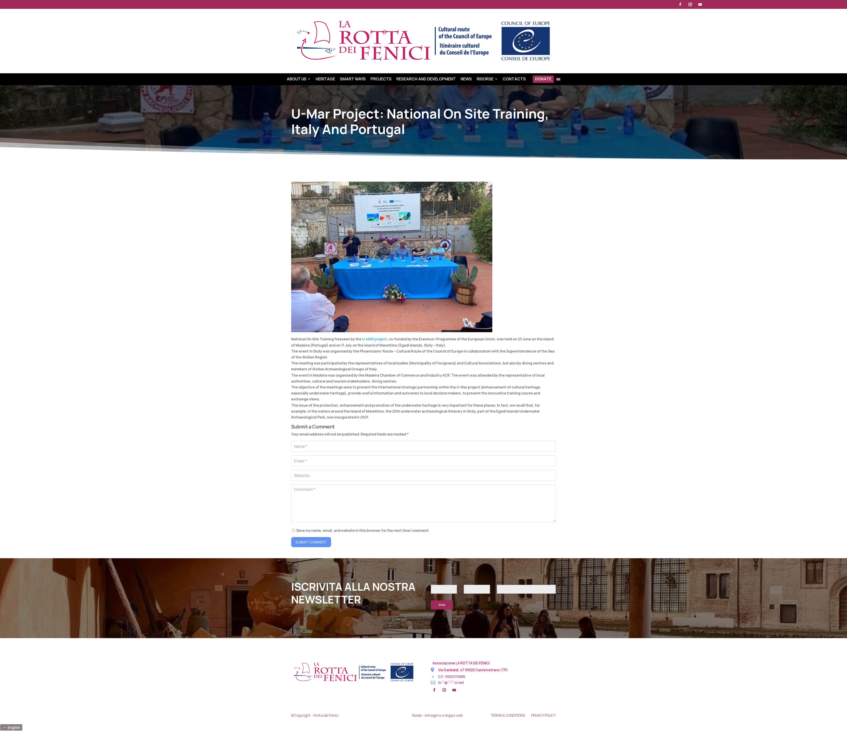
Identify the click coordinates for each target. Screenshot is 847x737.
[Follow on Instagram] (690, 4)
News (466, 79)
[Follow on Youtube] (700, 4)
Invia (442, 605)
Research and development (426, 79)
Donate (543, 79)
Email (501, 582)
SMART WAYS (353, 79)
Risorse (485, 79)
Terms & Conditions (508, 715)
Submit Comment (311, 542)
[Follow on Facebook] (680, 4)
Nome (435, 582)
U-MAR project (374, 339)
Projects (381, 79)
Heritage (325, 79)
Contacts (514, 79)
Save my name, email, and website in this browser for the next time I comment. (362, 530)
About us (296, 79)
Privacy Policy (543, 715)
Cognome (470, 582)
